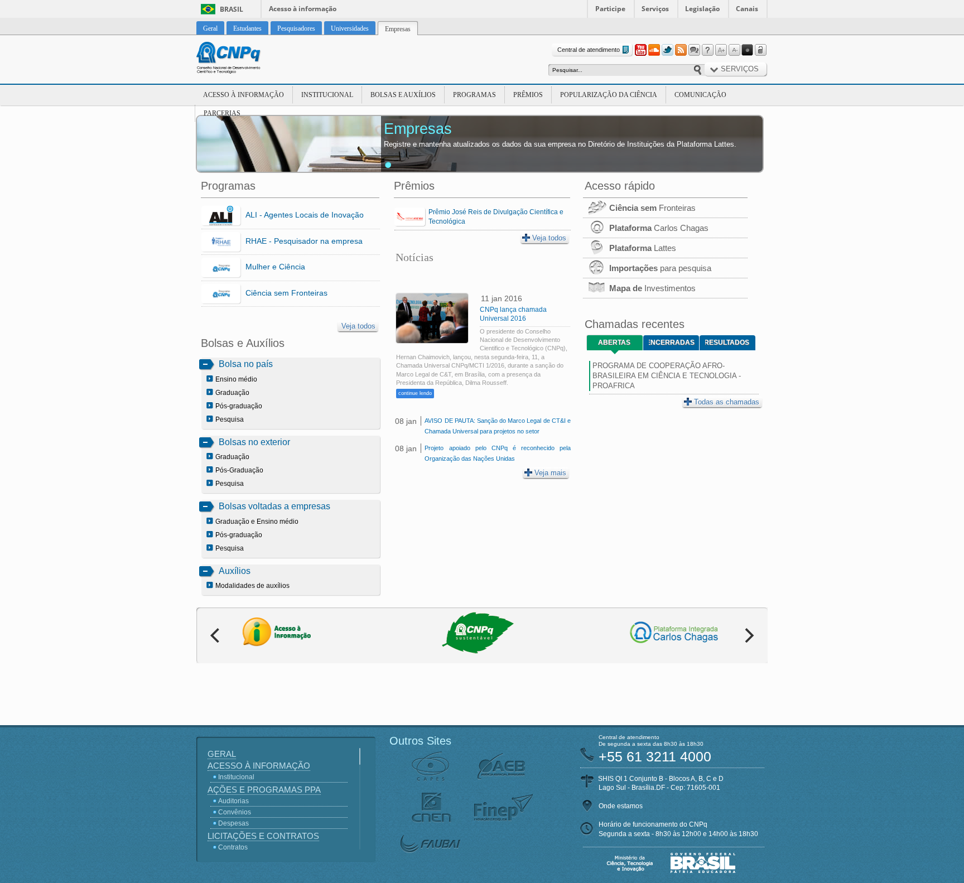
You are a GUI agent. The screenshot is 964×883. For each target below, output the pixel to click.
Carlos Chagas (658, 228)
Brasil (231, 9)
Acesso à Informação (243, 95)
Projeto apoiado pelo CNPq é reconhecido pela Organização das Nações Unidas (497, 453)
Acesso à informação (302, 8)
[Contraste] (747, 50)
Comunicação (700, 95)
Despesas (233, 823)
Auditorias (233, 801)
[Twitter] (667, 50)
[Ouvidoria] (694, 50)
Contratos (233, 847)
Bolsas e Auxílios (403, 95)
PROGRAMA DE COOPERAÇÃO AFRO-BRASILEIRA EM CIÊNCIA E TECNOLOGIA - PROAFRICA (666, 375)
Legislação (702, 8)
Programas (474, 95)
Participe (610, 8)
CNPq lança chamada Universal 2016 (513, 314)
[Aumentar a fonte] (721, 50)
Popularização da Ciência (608, 95)
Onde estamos (621, 806)
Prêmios (528, 95)
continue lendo (415, 393)
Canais (747, 8)
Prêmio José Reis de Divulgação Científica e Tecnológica (495, 216)
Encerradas (672, 342)
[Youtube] (640, 50)
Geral (222, 754)
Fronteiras (652, 208)
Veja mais (550, 473)
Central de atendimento (588, 49)
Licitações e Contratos (263, 836)
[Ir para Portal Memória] (242, 59)
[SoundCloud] (654, 50)
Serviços (655, 8)
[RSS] (680, 50)
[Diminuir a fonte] (734, 50)
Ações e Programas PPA (264, 789)
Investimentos (652, 288)
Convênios (234, 812)
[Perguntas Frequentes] (707, 50)
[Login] (761, 50)
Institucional (327, 95)
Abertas (614, 342)
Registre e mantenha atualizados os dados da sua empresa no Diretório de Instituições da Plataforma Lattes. (560, 144)
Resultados (727, 342)
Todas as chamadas (726, 402)
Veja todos (358, 326)
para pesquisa (660, 268)
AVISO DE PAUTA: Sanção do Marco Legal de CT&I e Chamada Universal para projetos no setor (497, 426)
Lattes (642, 248)
